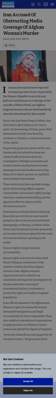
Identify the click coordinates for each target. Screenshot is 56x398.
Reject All (28, 390)
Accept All (28, 381)
